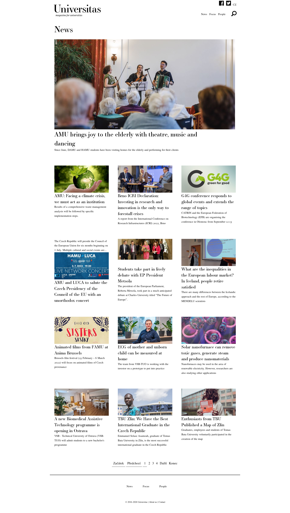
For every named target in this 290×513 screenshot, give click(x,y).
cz (234, 4)
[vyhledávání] (233, 13)
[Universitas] (78, 14)
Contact (162, 501)
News (204, 14)
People (222, 14)
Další (163, 463)
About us (153, 501)
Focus (212, 14)
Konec (173, 463)
